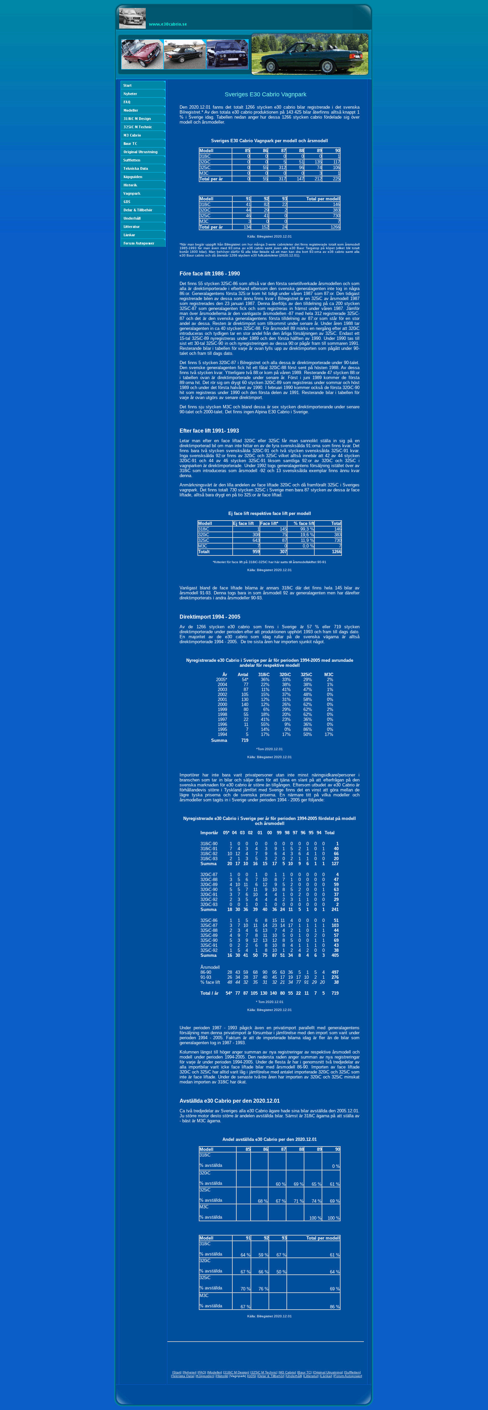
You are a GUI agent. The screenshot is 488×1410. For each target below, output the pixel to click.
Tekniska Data (183, 1376)
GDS (251, 1376)
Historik (221, 1376)
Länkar (326, 1376)
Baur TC (304, 1372)
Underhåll (293, 1376)
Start (177, 1372)
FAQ (202, 1372)
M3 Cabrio (287, 1372)
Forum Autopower (347, 1376)
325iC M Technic (264, 1372)
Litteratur (311, 1376)
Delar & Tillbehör (271, 1376)
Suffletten (352, 1372)
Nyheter (190, 1372)
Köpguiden (205, 1376)
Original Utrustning (328, 1372)
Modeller (214, 1372)
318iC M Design (236, 1372)
